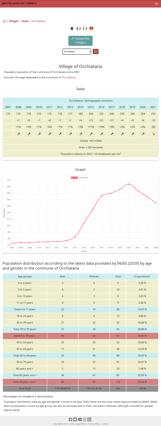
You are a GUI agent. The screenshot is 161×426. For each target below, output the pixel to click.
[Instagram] (85, 419)
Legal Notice (81, 424)
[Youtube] (80, 419)
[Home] (5, 21)
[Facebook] (70, 419)
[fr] (78, 28)
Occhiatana (68, 77)
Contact (105, 424)
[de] (91, 28)
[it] (85, 28)
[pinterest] (89, 419)
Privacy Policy (94, 424)
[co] (72, 28)
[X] (75, 419)
